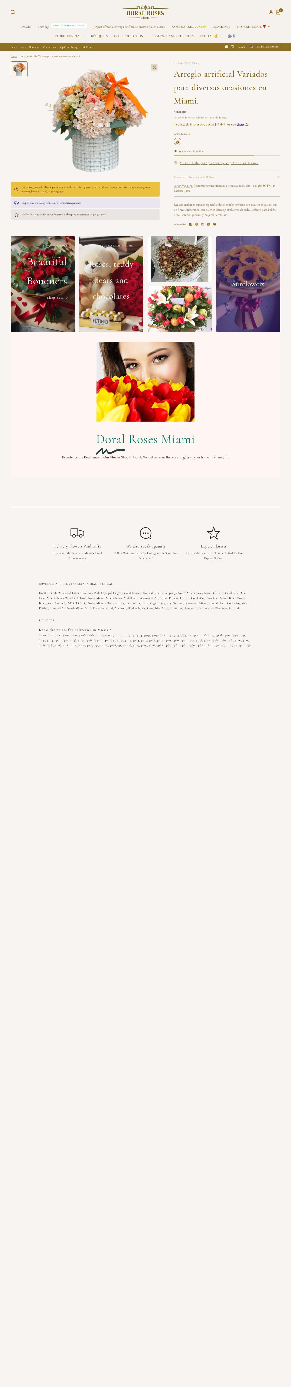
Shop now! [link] (56, 297)
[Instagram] (232, 47)
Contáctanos (49, 47)
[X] (196, 224)
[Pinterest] (202, 224)
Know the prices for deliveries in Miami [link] (73, 629)
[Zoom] (154, 67)
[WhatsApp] (208, 224)
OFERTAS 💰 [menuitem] (209, 36)
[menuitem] (128, 36)
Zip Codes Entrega (69, 47)
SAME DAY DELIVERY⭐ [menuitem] (189, 27)
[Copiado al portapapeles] (214, 224)
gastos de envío (185, 117)
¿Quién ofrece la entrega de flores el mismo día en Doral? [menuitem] (129, 27)
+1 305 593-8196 (183, 185)
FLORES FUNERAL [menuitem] (68, 36)
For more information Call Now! (195, 177)
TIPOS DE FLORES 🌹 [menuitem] (251, 27)
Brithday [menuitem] (43, 27)
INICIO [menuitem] (26, 27)
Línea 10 (177, 141)
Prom (13, 47)
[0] (277, 12)
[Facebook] (227, 47)
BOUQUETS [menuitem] (99, 36)
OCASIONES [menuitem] (221, 27)
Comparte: (180, 224)
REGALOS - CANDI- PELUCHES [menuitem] (171, 36)
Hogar (14, 56)
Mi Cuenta (88, 47)
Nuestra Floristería (29, 47)
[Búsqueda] (14, 12)
